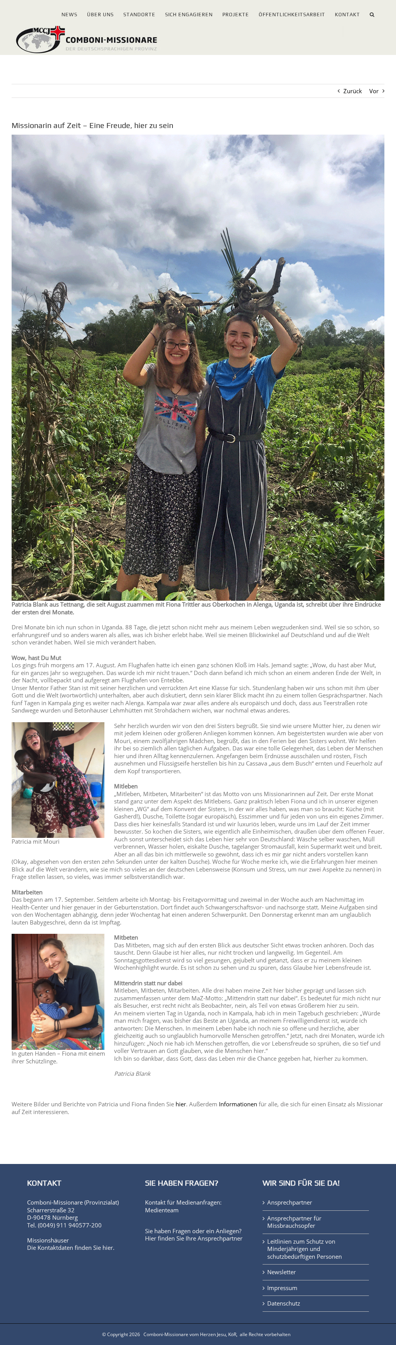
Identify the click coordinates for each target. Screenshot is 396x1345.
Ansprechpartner (220, 1238)
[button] (372, 13)
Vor (374, 91)
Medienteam (162, 1210)
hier (181, 1104)
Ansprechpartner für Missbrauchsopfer (294, 1222)
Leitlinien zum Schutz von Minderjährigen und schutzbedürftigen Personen (304, 1249)
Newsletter (281, 1272)
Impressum (282, 1288)
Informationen (238, 1104)
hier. (108, 1247)
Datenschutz (283, 1303)
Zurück (352, 91)
